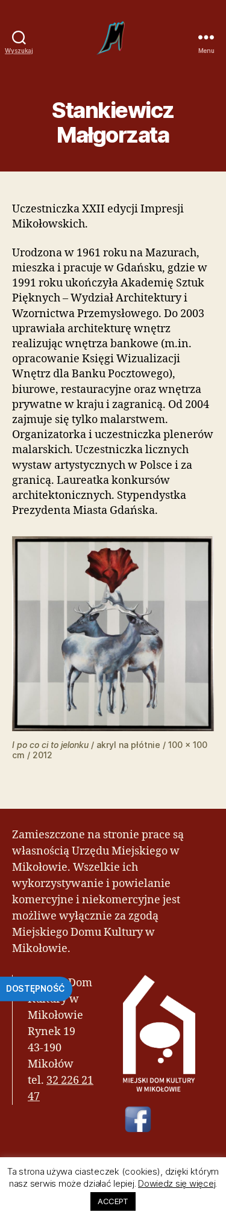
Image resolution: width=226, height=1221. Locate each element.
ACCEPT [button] (113, 1201)
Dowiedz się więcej (176, 1183)
